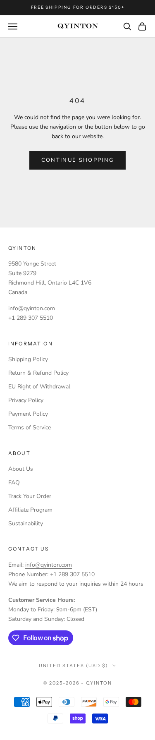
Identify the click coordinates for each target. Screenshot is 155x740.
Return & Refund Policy (38, 373)
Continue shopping (77, 160)
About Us (20, 469)
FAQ (14, 482)
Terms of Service (29, 427)
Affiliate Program (30, 510)
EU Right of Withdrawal (39, 386)
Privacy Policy (25, 400)
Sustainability (25, 523)
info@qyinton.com (48, 565)
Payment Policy (28, 414)
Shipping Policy (28, 359)
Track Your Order (29, 496)
